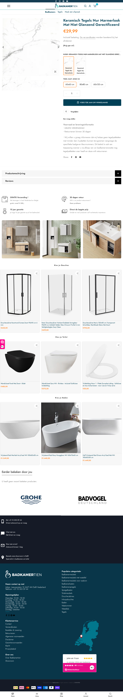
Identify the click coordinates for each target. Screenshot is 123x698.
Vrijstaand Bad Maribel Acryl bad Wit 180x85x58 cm (19, 455)
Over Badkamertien (13, 657)
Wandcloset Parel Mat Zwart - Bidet (13, 383)
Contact (8, 624)
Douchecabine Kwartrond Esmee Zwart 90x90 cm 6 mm (19, 324)
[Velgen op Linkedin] (63, 1)
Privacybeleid (10, 648)
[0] (94, 6)
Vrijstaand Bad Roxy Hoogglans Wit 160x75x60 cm (60, 455)
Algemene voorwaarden (14, 636)
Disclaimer (9, 639)
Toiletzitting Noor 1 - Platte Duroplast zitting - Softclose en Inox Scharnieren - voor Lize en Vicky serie (102, 384)
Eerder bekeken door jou (17, 472)
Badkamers (50, 12)
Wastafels (65, 608)
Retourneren (10, 633)
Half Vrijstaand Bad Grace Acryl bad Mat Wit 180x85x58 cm (99, 456)
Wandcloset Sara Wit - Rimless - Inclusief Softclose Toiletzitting (59, 384)
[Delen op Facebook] (72, 157)
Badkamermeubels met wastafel (74, 577)
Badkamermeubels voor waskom (74, 580)
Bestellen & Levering (13, 630)
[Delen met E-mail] (80, 157)
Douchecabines (68, 596)
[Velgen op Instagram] (60, 1)
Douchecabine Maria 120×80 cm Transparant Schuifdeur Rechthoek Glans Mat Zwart (99, 324)
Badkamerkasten (68, 583)
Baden (64, 602)
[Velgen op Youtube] (67, 1)
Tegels (60, 11)
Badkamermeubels (69, 574)
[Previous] (5, 47)
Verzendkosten (11, 627)
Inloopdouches (68, 599)
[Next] (56, 47)
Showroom (9, 660)
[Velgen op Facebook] (56, 1)
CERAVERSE (77, 682)
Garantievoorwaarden (13, 642)
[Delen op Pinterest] (76, 157)
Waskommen (67, 605)
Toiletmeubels (67, 593)
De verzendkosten (88, 37)
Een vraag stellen (69, 119)
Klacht (7, 645)
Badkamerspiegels (69, 587)
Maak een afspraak (72, 11)
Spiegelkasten (67, 590)
